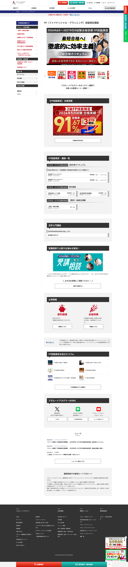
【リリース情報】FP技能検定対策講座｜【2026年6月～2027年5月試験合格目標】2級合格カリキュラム (75, 442)
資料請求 (18, 525)
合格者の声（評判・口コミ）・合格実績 (25, 63)
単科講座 (19, 78)
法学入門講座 (20, 82)
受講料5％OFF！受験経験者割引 (21, 42)
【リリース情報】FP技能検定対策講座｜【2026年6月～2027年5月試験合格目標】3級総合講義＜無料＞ (75, 448)
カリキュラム (20, 74)
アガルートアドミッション (86, 524)
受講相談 (64, 2)
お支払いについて (40, 533)
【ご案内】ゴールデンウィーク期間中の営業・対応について (63, 454)
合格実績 (33, 8)
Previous (45, 75)
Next (110, 75)
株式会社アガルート (62, 516)
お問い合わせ (19, 531)
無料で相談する (78, 286)
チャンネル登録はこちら (98, 419)
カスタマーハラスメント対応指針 (43, 530)
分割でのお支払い (20, 545)
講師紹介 (19, 91)
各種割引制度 (20, 34)
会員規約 (38, 516)
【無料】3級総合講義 (23, 30)
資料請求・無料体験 (78, 2)
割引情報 (51, 8)
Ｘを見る (57, 419)
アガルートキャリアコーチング (87, 527)
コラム (90, 8)
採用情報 (60, 519)
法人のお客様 (61, 522)
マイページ (112, 2)
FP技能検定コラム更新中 (78, 387)
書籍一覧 (82, 536)
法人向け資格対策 (110, 8)
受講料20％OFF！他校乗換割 (25, 37)
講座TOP (15, 8)
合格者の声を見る (78, 140)
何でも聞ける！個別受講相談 (25, 46)
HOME (17, 11)
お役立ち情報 (20, 86)
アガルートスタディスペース (86, 533)
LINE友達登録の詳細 (78, 419)
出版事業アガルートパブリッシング (88, 530)
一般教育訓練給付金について (42, 536)
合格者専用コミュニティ (22, 539)
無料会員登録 (19, 522)
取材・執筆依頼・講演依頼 (64, 528)
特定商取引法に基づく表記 (42, 522)
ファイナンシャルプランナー (29, 11)
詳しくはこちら (75, 15)
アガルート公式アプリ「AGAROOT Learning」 (24, 54)
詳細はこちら (62, 326)
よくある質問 (71, 8)
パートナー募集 (61, 525)
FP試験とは (51, 342)
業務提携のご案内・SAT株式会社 (65, 531)
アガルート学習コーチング (86, 516)
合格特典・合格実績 (22, 59)
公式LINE (90, 2)
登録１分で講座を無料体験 (24, 50)
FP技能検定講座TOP (23, 23)
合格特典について (22, 67)
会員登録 (98, 2)
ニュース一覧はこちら (77, 461)
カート (104, 2)
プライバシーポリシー (41, 519)
